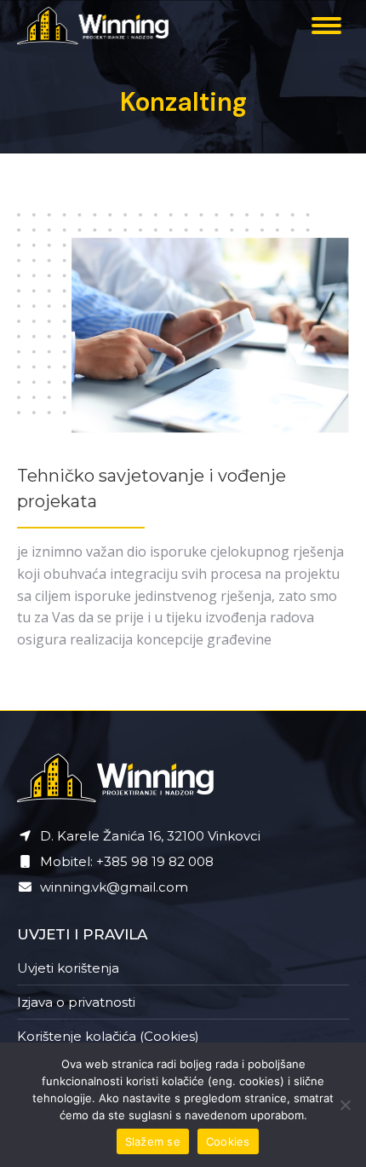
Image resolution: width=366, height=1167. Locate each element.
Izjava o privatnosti (76, 1002)
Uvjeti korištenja (68, 968)
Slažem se (152, 1141)
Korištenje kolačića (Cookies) (108, 1036)
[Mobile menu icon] (326, 25)
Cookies (228, 1141)
